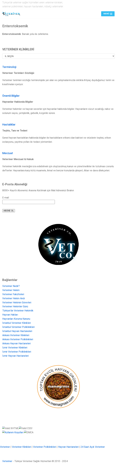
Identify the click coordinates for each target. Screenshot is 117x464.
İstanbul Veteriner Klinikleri (16, 322)
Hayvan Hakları (10, 314)
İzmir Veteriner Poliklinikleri (16, 351)
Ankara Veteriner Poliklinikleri (17, 339)
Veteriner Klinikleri (21, 446)
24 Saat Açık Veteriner (93, 446)
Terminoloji (9, 67)
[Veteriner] (11, 13)
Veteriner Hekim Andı (13, 298)
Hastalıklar (9, 124)
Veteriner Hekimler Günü (15, 306)
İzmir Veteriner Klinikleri (14, 347)
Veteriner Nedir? (11, 286)
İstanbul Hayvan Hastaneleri (17, 331)
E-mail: (5, 197)
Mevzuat (7, 153)
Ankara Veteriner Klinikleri (15, 335)
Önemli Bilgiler (11, 95)
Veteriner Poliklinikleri (44, 446)
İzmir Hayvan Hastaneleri (15, 355)
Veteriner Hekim (11, 290)
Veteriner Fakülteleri (13, 294)
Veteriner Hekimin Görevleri (16, 302)
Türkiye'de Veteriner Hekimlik (17, 310)
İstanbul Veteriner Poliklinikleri (18, 327)
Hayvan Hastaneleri (68, 446)
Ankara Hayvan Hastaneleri (16, 343)
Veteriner (5, 446)
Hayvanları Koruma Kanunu (16, 318)
